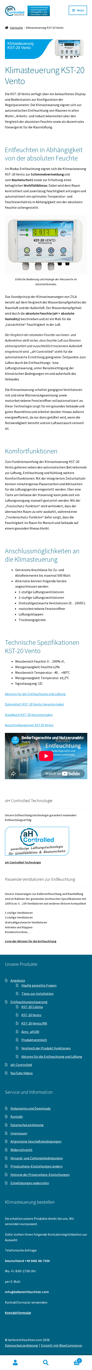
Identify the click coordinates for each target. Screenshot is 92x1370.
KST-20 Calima (32, 1007)
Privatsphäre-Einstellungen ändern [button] (36, 1166)
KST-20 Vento (31, 1015)
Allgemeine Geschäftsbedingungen (35, 1141)
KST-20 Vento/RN (34, 1023)
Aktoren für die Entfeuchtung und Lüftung (35, 694)
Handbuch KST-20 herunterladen (29, 715)
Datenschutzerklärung (27, 1125)
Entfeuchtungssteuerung (28, 1002)
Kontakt (16, 1116)
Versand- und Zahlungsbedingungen (36, 1158)
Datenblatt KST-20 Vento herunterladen (34, 704)
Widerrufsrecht (21, 1150)
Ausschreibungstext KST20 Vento (29, 725)
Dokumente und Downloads (30, 1108)
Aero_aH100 (30, 1031)
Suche (46, 1362)
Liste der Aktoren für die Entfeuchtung (30, 941)
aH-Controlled (21, 1064)
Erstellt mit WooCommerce (61, 1345)
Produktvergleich (34, 1040)
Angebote (17, 980)
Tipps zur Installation (37, 993)
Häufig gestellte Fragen (38, 985)
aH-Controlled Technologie (23, 862)
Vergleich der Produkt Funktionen (46, 1048)
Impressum (18, 1133)
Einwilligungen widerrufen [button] (29, 1183)
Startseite (16, 28)
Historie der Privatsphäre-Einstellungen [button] (40, 1174)
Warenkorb (70, 1359)
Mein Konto (15, 1362)
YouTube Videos (21, 1073)
